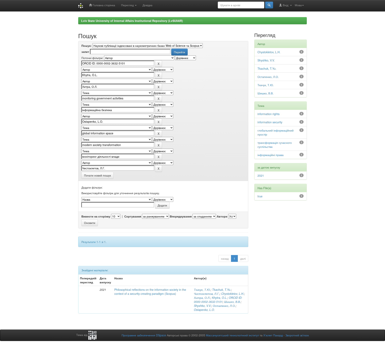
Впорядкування (181, 216)
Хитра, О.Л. (202, 298)
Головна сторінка (103, 5)
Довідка (147, 5)
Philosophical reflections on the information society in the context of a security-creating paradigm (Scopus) (150, 292)
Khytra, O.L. (219, 298)
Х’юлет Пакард (273, 335)
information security (269, 122)
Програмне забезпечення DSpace (144, 335)
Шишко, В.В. (232, 302)
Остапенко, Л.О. (224, 306)
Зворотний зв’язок (297, 335)
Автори (222, 216)
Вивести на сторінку (95, 216)
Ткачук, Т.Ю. (202, 290)
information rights (268, 114)
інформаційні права (270, 155)
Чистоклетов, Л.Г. (207, 294)
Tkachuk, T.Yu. (221, 290)
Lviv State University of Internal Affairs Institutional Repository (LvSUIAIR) (132, 21)
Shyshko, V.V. (202, 306)
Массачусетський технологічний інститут (232, 335)
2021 (260, 176)
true (259, 196)
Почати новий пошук (97, 175)
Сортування (132, 216)
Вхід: (286, 5)
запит (85, 52)
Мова (298, 5)
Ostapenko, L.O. (204, 310)
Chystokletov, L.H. (232, 294)
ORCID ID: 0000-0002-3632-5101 (218, 300)
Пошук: (86, 46)
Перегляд (128, 5)
